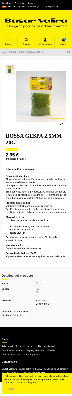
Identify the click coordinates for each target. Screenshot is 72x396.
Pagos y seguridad (35, 350)
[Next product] (69, 52)
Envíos (51, 350)
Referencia (7, 311)
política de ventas (32, 248)
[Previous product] (68, 52)
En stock (6, 315)
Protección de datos (24, 3)
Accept (10, 388)
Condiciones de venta (13, 350)
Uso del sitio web (46, 346)
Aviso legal (7, 3)
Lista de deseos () (31, 6)
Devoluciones (9, 354)
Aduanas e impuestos (29, 354)
